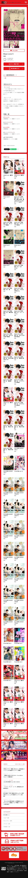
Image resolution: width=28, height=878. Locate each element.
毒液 (5, 56)
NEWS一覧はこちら (19, 764)
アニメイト (6, 117)
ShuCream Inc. (11, 862)
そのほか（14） (7, 826)
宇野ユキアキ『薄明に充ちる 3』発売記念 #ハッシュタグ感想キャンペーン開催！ (14, 769)
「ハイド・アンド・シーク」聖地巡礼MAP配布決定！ (14, 787)
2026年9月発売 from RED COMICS (12, 781)
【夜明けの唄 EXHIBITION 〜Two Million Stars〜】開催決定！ (13, 776)
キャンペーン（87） (8, 820)
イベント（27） (7, 823)
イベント (11, 773)
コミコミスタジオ (8, 122)
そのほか (11, 785)
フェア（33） (7, 817)
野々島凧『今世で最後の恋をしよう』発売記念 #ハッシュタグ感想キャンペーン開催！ (14, 795)
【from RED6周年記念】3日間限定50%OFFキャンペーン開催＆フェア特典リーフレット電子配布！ (14, 803)
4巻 (5, 78)
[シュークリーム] (14, 855)
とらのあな (6, 127)
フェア (9, 799)
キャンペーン (11, 767)
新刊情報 (11, 780)
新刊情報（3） (7, 815)
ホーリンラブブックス (9, 132)
